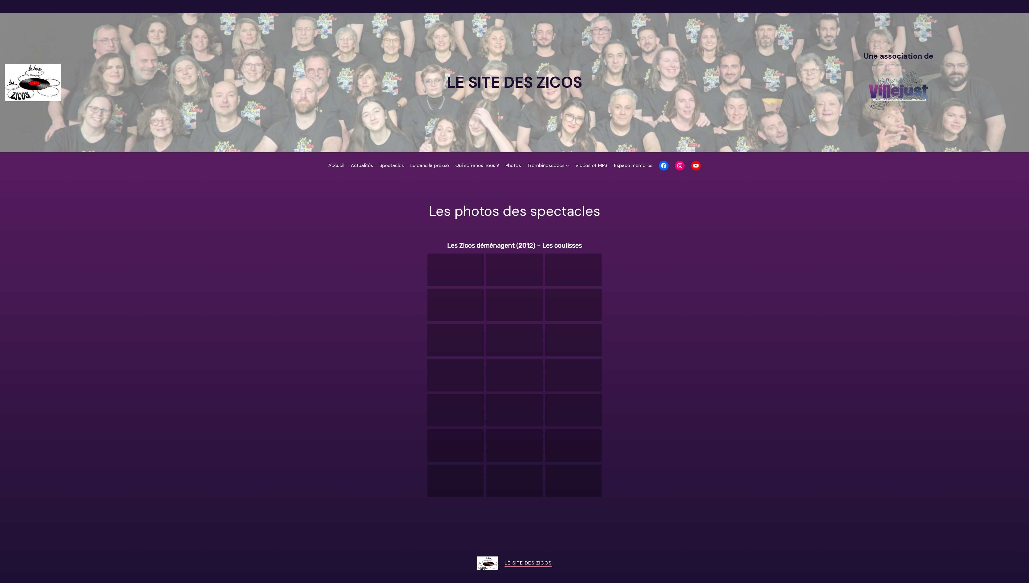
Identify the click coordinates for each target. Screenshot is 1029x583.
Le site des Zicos (528, 563)
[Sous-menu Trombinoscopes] (567, 165)
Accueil (336, 165)
